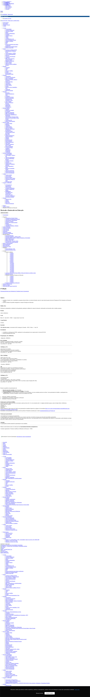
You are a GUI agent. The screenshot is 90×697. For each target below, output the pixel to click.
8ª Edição (11, 260)
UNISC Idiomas (6, 452)
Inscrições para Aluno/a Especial (11, 242)
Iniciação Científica (9, 484)
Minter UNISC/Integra (9, 238)
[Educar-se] (2, 550)
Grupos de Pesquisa (7, 227)
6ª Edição (11, 258)
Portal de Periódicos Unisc (10, 249)
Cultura (4, 524)
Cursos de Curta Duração (10, 475)
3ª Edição (11, 255)
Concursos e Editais (9, 460)
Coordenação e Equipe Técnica (11, 218)
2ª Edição (11, 254)
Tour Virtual (5, 23)
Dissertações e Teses (7, 246)
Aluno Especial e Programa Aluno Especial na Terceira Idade (17, 504)
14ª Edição (12, 267)
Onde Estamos (6, 22)
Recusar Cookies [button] (39, 693)
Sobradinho (7, 536)
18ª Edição (12, 271)
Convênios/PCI (8, 224)
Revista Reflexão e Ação (10, 248)
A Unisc (4, 456)
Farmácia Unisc (8, 522)
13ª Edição (12, 266)
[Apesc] (2, 548)
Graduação (7, 476)
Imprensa (4, 449)
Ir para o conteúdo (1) (7, 1)
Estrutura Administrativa (10, 463)
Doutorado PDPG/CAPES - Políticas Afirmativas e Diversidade (17, 237)
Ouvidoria (7, 464)
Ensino (4, 467)
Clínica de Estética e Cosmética (11, 523)
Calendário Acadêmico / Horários (11, 225)
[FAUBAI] (2, 547)
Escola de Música (8, 527)
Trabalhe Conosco (6, 24)
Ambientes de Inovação (10, 481)
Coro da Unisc (8, 526)
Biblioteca (5, 446)
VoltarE (4, 445)
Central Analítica (6, 447)
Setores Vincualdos (9, 492)
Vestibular (7, 498)
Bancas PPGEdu (6, 245)
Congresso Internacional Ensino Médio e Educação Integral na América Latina (20, 272)
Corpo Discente (6, 230)
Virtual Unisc (8, 513)
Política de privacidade (7, 454)
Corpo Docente (6, 229)
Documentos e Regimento (8, 233)
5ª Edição (11, 257)
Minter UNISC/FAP (9, 240)
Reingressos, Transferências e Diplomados (13, 502)
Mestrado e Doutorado (9, 477)
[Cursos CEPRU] (4, 551)
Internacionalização (6, 244)
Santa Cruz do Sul (8, 533)
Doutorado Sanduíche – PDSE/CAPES (13, 236)
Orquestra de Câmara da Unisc (11, 529)
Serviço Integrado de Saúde (10, 520)
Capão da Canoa (8, 534)
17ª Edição (12, 270)
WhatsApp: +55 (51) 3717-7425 (11, 541)
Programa (5, 217)
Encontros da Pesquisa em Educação (12, 282)
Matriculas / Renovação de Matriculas (12, 511)
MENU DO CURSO (4, 212)
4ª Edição (11, 256)
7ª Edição (11, 259)
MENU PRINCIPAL (4, 552)
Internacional (10, 14)
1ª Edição (11, 253)
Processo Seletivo (6, 234)
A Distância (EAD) (9, 469)
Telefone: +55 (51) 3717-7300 (11, 540)
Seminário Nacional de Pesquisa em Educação (14, 275)
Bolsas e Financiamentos (7, 243)
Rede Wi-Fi (7, 512)
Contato (4, 25)
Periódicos (5, 247)
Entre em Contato (6, 285)
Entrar (1, 11)
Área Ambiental (8, 458)
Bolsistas (7, 223)
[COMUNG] (13, 546)
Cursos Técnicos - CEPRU (10, 471)
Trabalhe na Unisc (8, 465)
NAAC (4, 444)
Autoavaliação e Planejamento (11, 220)
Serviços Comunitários (7, 516)
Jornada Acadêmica (9, 252)
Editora (4, 448)
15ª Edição (12, 268)
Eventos (4, 251)
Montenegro (7, 535)
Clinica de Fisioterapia (9, 517)
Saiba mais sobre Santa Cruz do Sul (10, 286)
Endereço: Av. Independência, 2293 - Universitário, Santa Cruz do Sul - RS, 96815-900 (22, 539)
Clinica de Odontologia (9, 518)
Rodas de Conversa (9, 274)
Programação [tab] (3, 291)
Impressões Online (9, 515)
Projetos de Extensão (9, 493)
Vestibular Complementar (10, 499)
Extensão (4, 487)
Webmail (7, 514)
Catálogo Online (8, 508)
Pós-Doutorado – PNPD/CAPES (11, 241)
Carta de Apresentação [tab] (24, 291)
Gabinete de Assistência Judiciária (11, 521)
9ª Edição (11, 261)
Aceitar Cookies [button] (49, 693)
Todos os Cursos (8, 468)
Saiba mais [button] (77, 689)
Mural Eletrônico (8, 510)
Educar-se (7, 473)
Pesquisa (4, 479)
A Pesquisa (7, 480)
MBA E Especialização (9, 501)
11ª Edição (12, 264)
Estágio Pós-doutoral (7, 232)
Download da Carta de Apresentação (24, 436)
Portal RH (5, 442)
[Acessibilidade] (4, 14)
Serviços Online (6, 505)
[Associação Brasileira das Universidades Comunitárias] (11, 545)
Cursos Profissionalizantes (10, 472)
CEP (6, 483)
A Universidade (8, 457)
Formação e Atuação (9, 221)
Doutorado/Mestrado (9, 235)
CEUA (6, 482)
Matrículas (7, 490)
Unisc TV (5, 453)
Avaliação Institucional (9, 459)
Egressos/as (5, 231)
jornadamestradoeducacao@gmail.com (47, 410)
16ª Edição (12, 269)
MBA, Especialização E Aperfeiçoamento (13, 478)
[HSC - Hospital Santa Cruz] (6, 549)
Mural (4, 443)
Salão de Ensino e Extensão (10, 491)
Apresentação (5, 214)
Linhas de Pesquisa (6, 226)
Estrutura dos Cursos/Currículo (11, 222)
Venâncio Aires (8, 537)
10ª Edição (12, 263)
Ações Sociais (8, 494)
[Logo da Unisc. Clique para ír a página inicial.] (9, 20)
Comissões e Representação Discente (12, 219)
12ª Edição (12, 265)
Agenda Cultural (8, 525)
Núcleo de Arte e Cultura (10, 528)
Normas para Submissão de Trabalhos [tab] (13, 291)
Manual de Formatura (9, 509)
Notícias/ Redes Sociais (7, 283)
